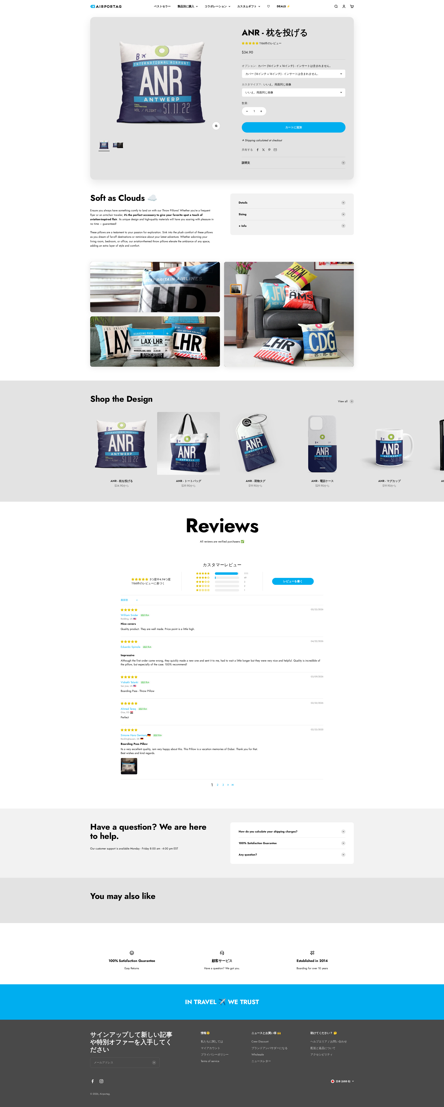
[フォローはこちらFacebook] (92, 1081)
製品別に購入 (186, 6)
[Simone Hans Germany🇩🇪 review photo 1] (129, 766)
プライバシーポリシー (215, 1055)
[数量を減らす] (247, 111)
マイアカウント (210, 1048)
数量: (245, 103)
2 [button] (217, 785)
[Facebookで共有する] (258, 150)
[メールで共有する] (275, 150)
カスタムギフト (247, 6)
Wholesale (257, 1055)
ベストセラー (162, 6)
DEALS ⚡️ (283, 6)
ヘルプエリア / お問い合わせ (328, 1041)
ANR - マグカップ (389, 481)
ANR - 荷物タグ (255, 481)
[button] (250, 43)
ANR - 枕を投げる (121, 481)
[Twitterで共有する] (263, 150)
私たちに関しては (212, 1041)
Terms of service (210, 1061)
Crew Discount (259, 1041)
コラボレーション (216, 6)
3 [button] (223, 785)
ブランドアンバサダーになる (269, 1048)
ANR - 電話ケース (322, 481)
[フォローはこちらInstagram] (101, 1081)
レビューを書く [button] (293, 581)
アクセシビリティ (321, 1055)
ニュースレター (261, 1061)
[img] (129, 610)
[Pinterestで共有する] (269, 150)
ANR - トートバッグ (188, 481)
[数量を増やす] (261, 111)
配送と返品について (322, 1048)
